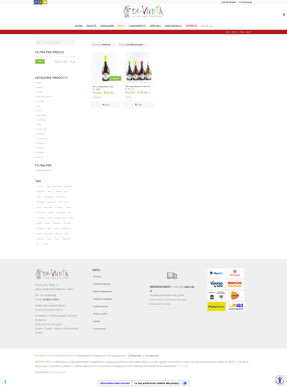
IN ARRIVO (41, 143)
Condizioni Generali (101, 284)
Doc (60, 202)
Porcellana (40, 228)
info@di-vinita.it (51, 299)
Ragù (49, 228)
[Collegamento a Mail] (45, 2)
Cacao (38, 197)
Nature (47, 223)
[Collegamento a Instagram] (40, 2)
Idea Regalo (61, 213)
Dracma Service (57, 372)
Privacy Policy (135, 356)
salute (56, 228)
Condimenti (41, 120)
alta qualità (57, 186)
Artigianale (40, 192)
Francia (68, 207)
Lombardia (42, 170)
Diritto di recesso (100, 306)
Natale (39, 83)
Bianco (50, 192)
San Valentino (42, 138)
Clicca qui (182, 366)
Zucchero (45, 244)
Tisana (56, 239)
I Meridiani (40, 218)
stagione (58, 234)
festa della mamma (44, 97)
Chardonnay (61, 197)
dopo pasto (48, 207)
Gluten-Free (42, 129)
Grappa (51, 213)
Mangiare (40, 152)
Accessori (40, 148)
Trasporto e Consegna (102, 299)
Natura (39, 223)
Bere (39, 106)
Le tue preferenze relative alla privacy (157, 383)
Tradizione (66, 239)
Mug (71, 218)
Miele (39, 124)
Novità (39, 92)
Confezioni (41, 134)
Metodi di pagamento (102, 291)
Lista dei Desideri (228, 2)
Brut (66, 192)
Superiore (40, 239)
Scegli (106, 105)
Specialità (48, 234)
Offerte (39, 111)
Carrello (96, 321)
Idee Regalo (41, 115)
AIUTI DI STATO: (43, 362)
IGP (69, 213)
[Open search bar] (211, 26)
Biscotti (58, 192)
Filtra (40, 61)
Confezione (51, 202)
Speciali (40, 87)
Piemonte (56, 223)
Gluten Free (40, 213)
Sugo (67, 234)
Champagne (49, 197)
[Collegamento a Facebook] (36, 2)
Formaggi (59, 207)
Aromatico (68, 186)
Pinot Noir (67, 223)
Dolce (38, 207)
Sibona (39, 234)
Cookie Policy (153, 356)
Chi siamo (97, 276)
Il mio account (245, 2)
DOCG (67, 202)
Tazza (49, 239)
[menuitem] (229, 2)
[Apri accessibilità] (280, 380)
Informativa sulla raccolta (115, 383)
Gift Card (40, 101)
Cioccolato (40, 202)
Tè (37, 244)
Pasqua (40, 157)
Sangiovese (66, 228)
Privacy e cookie (100, 314)
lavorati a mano (61, 218)
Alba (48, 186)
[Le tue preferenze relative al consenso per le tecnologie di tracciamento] (5, 382)
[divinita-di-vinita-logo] (143, 13)
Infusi (50, 218)
